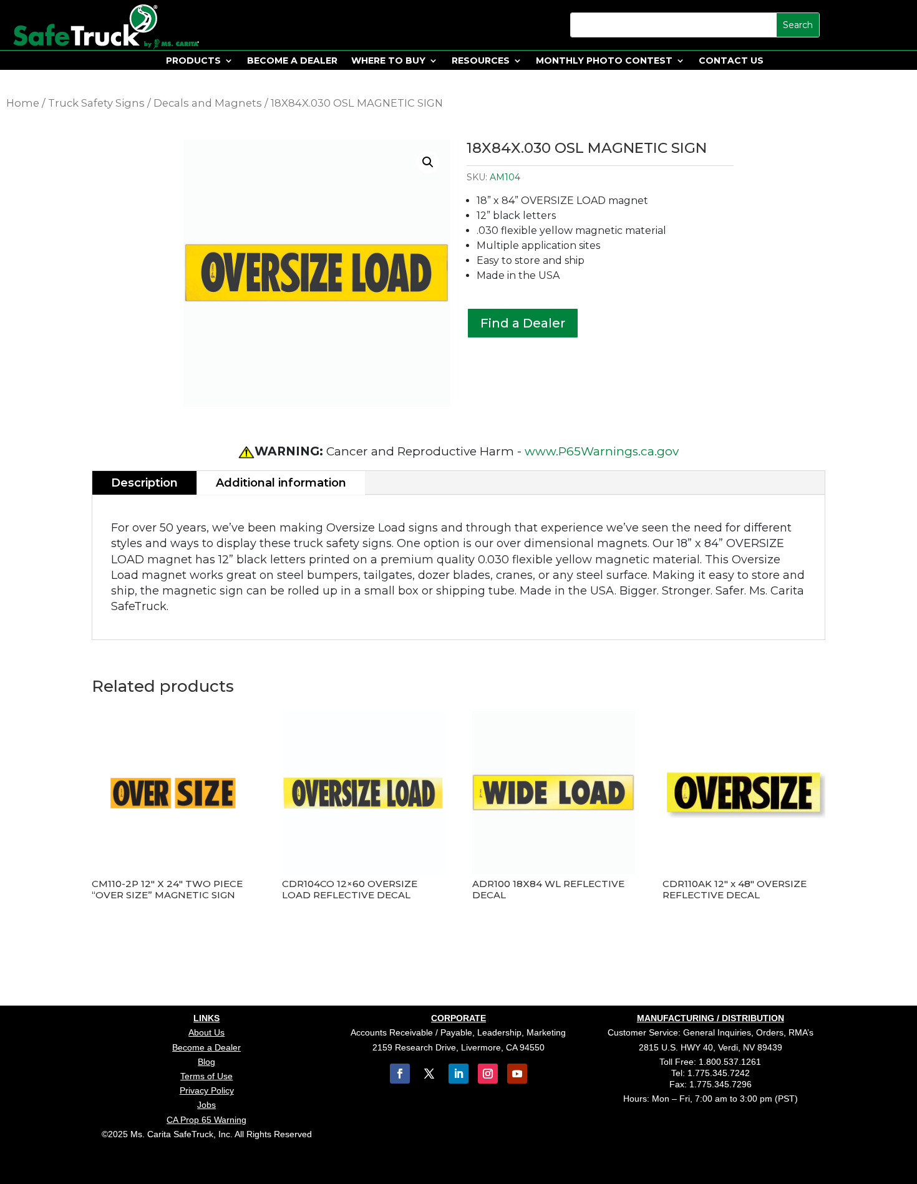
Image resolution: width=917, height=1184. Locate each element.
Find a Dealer (522, 323)
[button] (428, 162)
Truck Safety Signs (96, 103)
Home (22, 103)
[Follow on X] (429, 1074)
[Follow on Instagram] (488, 1074)
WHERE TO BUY (388, 61)
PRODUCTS (193, 61)
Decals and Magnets (207, 103)
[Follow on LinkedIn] (458, 1074)
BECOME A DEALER (292, 61)
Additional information (281, 483)
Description (144, 483)
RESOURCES (481, 61)
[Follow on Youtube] (517, 1074)
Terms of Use (206, 1076)
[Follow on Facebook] (400, 1074)
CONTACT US (731, 61)
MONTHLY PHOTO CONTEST (604, 61)
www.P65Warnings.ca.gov (602, 451)
